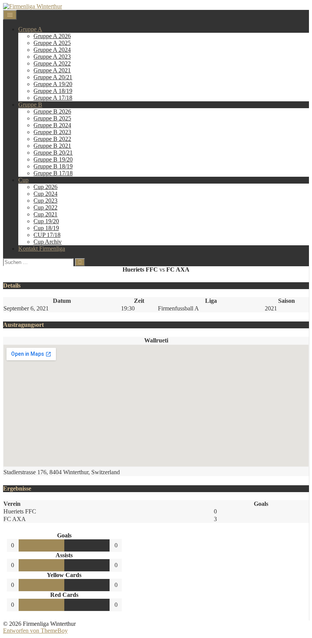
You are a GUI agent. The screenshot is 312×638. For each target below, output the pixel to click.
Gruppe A (30, 29)
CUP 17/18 (46, 235)
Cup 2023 (45, 200)
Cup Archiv (47, 241)
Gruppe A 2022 (52, 63)
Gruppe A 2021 (52, 70)
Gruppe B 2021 (52, 145)
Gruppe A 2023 (52, 56)
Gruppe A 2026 (52, 36)
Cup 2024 (45, 193)
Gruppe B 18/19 (53, 166)
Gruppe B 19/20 (53, 159)
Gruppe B (30, 104)
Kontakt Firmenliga (41, 248)
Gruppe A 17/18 (52, 97)
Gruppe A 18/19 (52, 91)
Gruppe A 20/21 (52, 77)
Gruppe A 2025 (52, 43)
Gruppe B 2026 (52, 111)
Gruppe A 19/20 (52, 84)
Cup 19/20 (46, 221)
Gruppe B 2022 (52, 139)
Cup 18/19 (46, 228)
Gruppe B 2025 (52, 118)
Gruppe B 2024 (52, 125)
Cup (23, 180)
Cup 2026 (45, 187)
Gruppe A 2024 (52, 49)
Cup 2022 (45, 207)
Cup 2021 (45, 214)
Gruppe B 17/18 (53, 173)
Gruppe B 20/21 (53, 152)
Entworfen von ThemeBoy (35, 630)
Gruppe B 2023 (52, 132)
